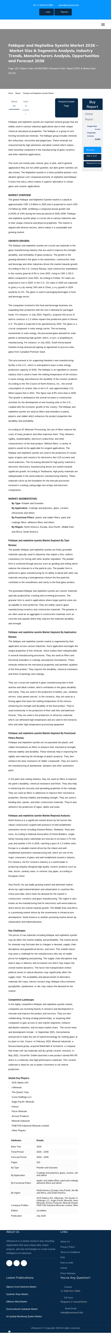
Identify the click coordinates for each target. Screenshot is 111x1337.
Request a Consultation (73, 1305)
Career (63, 1272)
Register (64, 12)
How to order (66, 1266)
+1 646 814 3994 (70, 1295)
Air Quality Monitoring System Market (24, 1320)
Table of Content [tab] (25, 112)
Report (18, 97)
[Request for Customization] (92, 170)
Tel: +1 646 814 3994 (42, 5)
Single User (92, 130)
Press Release (67, 1277)
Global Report (89, 121)
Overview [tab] (14, 108)
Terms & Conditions (70, 1256)
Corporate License (91, 138)
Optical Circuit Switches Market (21, 1291)
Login (47, 12)
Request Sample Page (66, 108)
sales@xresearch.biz (68, 5)
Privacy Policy (67, 1251)
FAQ (62, 1261)
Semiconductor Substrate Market (21, 1313)
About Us (65, 1245)
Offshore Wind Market (16, 1306)
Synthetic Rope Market (17, 1298)
